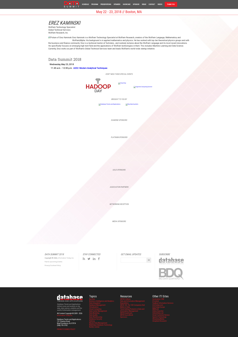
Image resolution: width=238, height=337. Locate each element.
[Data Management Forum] (147, 228)
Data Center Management (98, 311)
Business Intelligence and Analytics (101, 301)
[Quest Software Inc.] (104, 158)
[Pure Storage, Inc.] (162, 176)
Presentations (106, 4)
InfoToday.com (157, 305)
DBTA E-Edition (125, 299)
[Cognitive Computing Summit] (143, 86)
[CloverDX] (104, 145)
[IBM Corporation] (119, 127)
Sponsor (136, 4)
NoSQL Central (94, 327)
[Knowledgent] (219, 145)
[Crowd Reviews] (90, 228)
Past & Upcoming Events (53, 262)
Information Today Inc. (65, 315)
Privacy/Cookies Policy (53, 265)
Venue (144, 4)
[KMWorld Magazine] (166, 228)
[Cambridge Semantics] (75, 145)
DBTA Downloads (126, 313)
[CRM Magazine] (71, 228)
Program (94, 4)
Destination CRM (158, 299)
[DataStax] (133, 145)
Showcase (126, 4)
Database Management (97, 305)
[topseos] (185, 228)
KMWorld (155, 309)
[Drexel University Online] (104, 176)
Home (71, 4)
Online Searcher (158, 311)
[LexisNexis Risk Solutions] (133, 176)
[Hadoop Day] (98, 92)
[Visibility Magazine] (203, 228)
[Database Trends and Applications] (109, 104)
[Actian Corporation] (18, 145)
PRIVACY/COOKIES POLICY (66, 329)
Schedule (85, 4)
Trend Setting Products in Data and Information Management (132, 310)
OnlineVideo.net (158, 313)
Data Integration (94, 303)
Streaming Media (158, 319)
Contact (152, 4)
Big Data (92, 299)
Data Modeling (94, 313)
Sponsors (123, 317)
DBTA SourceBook (126, 315)
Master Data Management (98, 323)
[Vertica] (162, 158)
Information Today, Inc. (66, 258)
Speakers (117, 4)
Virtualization (94, 307)
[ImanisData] (190, 145)
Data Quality (93, 315)
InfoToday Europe (158, 307)
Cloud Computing (95, 309)
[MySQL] (147, 127)
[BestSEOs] (34, 228)
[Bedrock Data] (90, 127)
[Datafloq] (128, 228)
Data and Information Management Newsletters (132, 302)
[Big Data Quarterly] (132, 104)
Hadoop (92, 321)
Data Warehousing (95, 317)
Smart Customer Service (161, 315)
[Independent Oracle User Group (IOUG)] (133, 193)
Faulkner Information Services (162, 303)
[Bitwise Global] (75, 176)
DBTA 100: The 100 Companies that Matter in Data (132, 306)
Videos (160, 4)
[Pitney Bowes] (75, 158)
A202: (90, 68)
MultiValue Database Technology (100, 325)
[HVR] (162, 145)
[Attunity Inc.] (47, 145)
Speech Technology (159, 317)
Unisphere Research (159, 321)
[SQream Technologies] (133, 158)
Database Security (95, 319)
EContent (155, 301)
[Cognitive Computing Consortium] (104, 193)
